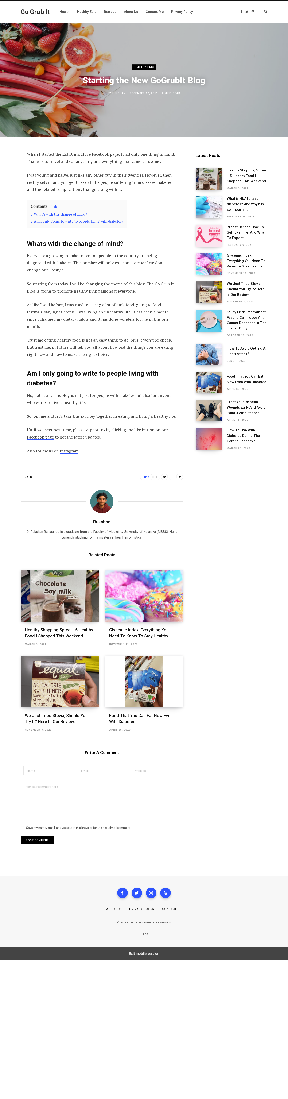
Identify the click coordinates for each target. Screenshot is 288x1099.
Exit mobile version (144, 953)
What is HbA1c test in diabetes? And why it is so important (245, 204)
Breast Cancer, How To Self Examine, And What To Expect (246, 232)
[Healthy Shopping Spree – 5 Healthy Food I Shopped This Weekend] (60, 596)
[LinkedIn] (172, 477)
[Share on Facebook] (9, 166)
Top (145, 934)
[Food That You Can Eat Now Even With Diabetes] (144, 681)
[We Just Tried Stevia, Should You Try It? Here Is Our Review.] (60, 681)
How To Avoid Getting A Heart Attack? (246, 351)
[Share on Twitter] (9, 177)
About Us (114, 909)
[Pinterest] (9, 188)
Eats (28, 476)
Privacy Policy (142, 909)
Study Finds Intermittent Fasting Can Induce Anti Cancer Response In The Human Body (246, 320)
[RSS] (165, 893)
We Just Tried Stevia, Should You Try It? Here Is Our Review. (246, 289)
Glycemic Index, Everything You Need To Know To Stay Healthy (246, 260)
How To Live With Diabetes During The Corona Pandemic (243, 435)
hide (54, 206)
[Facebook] (122, 893)
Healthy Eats (144, 67)
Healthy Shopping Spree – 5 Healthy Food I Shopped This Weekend (246, 175)
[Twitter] (137, 893)
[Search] (263, 11)
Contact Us (172, 909)
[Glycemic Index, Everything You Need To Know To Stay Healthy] (144, 596)
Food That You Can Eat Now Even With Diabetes (246, 379)
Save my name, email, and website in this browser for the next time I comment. (78, 827)
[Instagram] (151, 893)
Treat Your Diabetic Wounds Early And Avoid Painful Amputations (246, 407)
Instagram (69, 451)
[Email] (9, 199)
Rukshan (118, 93)
